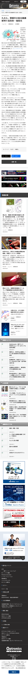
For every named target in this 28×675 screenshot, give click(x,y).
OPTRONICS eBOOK (6, 618)
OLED (11, 149)
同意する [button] (14, 672)
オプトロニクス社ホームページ (9, 631)
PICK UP (4, 266)
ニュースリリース (17, 48)
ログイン (16, 1)
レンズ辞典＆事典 (6, 624)
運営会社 (14, 657)
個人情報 (14, 659)
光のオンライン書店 (6, 616)
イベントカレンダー (6, 580)
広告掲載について (14, 656)
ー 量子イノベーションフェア (9, 571)
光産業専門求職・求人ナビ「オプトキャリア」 (12, 604)
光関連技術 (10, 24)
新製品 (20, 303)
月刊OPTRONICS (5, 614)
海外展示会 (4, 578)
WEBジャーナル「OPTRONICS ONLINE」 (11, 633)
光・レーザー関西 (6, 573)
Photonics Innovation (6, 574)
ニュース (8, 10)
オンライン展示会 (6, 582)
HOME (3, 10)
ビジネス (18, 331)
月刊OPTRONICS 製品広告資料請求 (10, 597)
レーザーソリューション (7, 576)
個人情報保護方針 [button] (21, 668)
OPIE (3, 569)
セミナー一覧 (5, 589)
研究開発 (17, 24)
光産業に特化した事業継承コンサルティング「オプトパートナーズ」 (12, 606)
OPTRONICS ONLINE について (14, 655)
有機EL (17, 149)
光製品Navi (4, 595)
